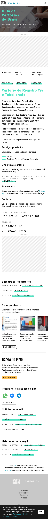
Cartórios (14, 3)
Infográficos (24, 493)
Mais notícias (9, 347)
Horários (21, 84)
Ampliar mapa (9, 181)
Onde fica (7, 84)
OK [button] (40, 512)
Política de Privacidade (22, 514)
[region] (24, 51)
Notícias (36, 84)
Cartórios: (15, 291)
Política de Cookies (10, 516)
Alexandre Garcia (27, 415)
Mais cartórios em (22, 286)
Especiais (24, 490)
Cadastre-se (9, 403)
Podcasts (24, 495)
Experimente (9, 378)
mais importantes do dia (28, 424)
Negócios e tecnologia (14, 420)
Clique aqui (8, 470)
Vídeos (24, 498)
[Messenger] (12, 396)
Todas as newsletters (13, 430)
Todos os (17, 296)
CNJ (15, 465)
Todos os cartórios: (23, 445)
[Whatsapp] (5, 396)
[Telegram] (19, 396)
